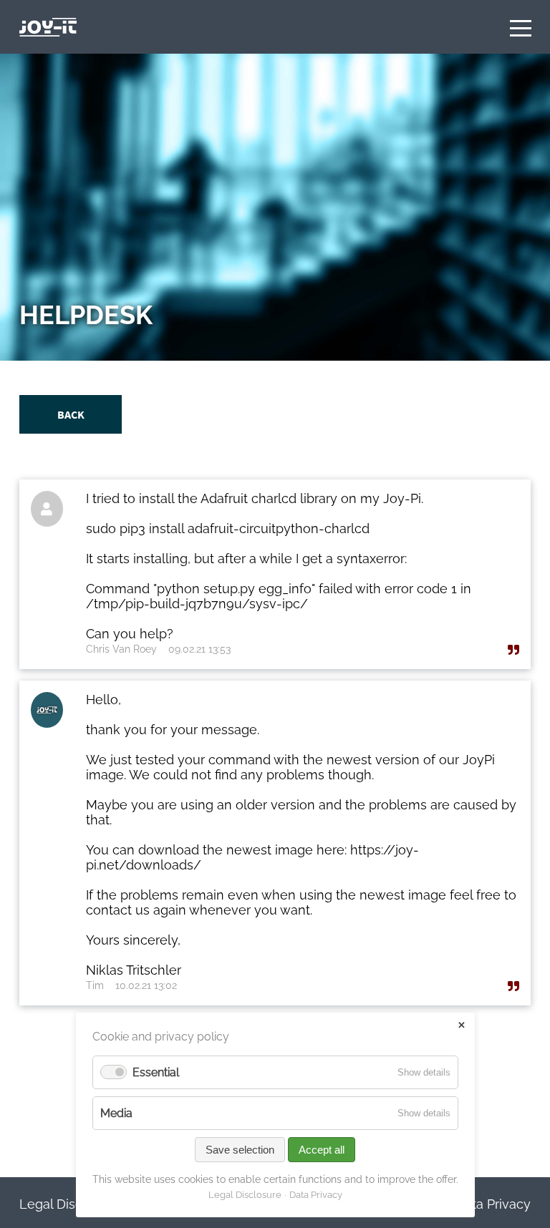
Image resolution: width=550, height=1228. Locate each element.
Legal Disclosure (69, 1204)
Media (116, 1113)
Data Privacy (493, 1204)
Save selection (240, 1150)
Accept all (321, 1150)
